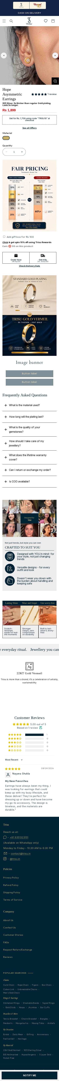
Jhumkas (32, 1007)
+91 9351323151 (19, 837)
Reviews (7, 957)
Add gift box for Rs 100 (20, 236)
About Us (8, 920)
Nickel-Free (8, 1058)
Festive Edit (9, 1039)
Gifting (30, 1034)
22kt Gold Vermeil (11, 1050)
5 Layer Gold (45, 1055)
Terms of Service (12, 899)
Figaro (35, 985)
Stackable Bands (31, 1003)
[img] (12, 768)
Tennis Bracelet (10, 1019)
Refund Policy (11, 885)
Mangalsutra (22, 1023)
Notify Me (29, 1075)
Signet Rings (48, 1003)
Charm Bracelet (29, 1019)
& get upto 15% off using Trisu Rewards (26, 242)
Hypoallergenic (29, 1055)
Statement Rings (11, 1003)
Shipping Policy (11, 892)
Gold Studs (10, 1007)
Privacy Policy (11, 877)
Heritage (22, 1039)
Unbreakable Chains (27, 989)
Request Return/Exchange (17, 949)
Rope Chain (23, 985)
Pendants (7, 1023)
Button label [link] (29, 373)
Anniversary (43, 1034)
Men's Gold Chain (11, 993)
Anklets (51, 1023)
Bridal (6, 1034)
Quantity (7, 145)
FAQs (6, 942)
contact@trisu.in (21, 853)
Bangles (44, 1019)
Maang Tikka (38, 1023)
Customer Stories (13, 934)
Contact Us (9, 927)
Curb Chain (8, 985)
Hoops (22, 1007)
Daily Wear (18, 1034)
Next (55, 55)
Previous (4, 55)
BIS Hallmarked (10, 1055)
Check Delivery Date (29, 266)
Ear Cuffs (45, 1007)
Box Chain (47, 985)
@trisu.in (15, 858)
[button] (4, 21)
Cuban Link (8, 989)
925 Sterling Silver (33, 1050)
